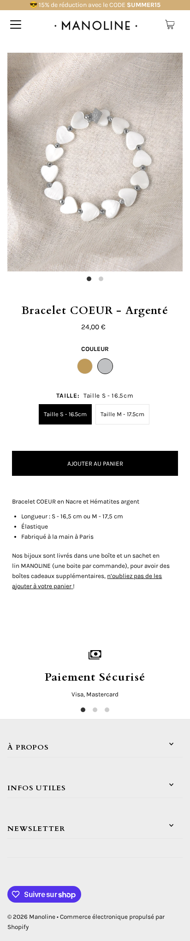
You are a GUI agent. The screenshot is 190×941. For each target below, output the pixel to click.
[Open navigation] (15, 24)
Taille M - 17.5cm (122, 414)
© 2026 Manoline (31, 916)
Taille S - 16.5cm (65, 414)
